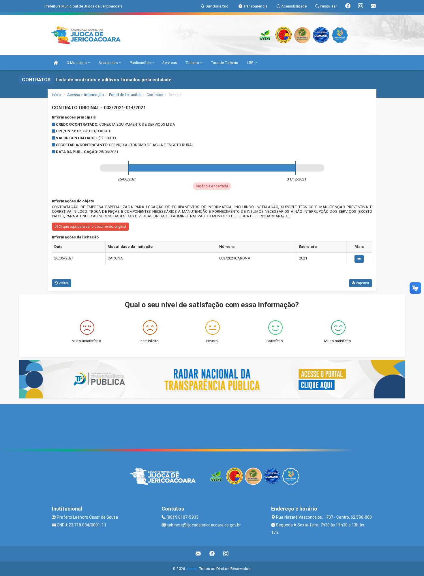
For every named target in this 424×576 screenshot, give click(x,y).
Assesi (192, 568)
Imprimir (362, 283)
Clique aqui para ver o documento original (92, 227)
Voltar (63, 283)
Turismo (193, 63)
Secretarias (109, 63)
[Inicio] (55, 62)
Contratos (155, 95)
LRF (250, 63)
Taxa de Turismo (225, 63)
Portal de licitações (125, 95)
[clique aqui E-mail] (198, 554)
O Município (77, 63)
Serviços (169, 63)
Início (56, 95)
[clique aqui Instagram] (226, 554)
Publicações (140, 63)
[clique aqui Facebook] (212, 554)
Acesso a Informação (85, 95)
